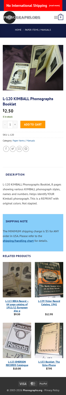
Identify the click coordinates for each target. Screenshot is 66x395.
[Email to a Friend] (19, 149)
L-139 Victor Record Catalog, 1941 (49, 303)
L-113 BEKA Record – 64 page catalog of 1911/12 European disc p (17, 306)
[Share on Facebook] (6, 149)
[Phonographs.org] (27, 17)
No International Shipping (33, 5)
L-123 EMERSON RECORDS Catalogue (17, 363)
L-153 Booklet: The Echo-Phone (49, 363)
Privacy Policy (51, 390)
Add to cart (33, 124)
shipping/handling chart (18, 241)
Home (18, 29)
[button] (56, 17)
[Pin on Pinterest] (26, 149)
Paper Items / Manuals (38, 29)
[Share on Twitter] (13, 149)
